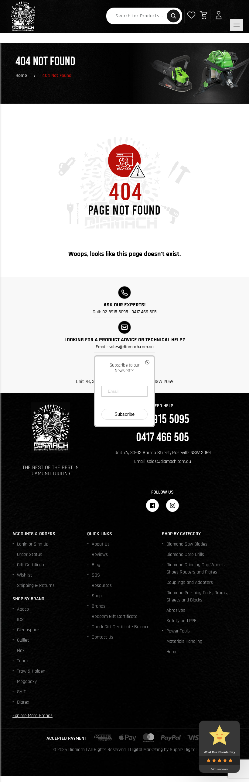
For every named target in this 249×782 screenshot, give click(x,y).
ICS (20, 619)
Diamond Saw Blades (186, 544)
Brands (98, 606)
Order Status (29, 554)
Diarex (23, 702)
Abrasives (175, 610)
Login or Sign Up (33, 544)
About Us (101, 544)
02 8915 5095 (115, 312)
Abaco (23, 609)
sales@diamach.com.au (131, 347)
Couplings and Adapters (189, 582)
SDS (96, 575)
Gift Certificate (31, 565)
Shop (97, 596)
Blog (96, 565)
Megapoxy (27, 681)
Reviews (100, 554)
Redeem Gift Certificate (115, 616)
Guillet (23, 640)
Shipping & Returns (36, 585)
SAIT (21, 692)
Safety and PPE (181, 621)
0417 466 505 (144, 312)
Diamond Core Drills (185, 554)
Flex (21, 650)
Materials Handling (184, 641)
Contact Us (102, 637)
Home (21, 75)
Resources (102, 585)
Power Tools (178, 631)
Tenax (23, 661)
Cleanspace (28, 630)
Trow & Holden (31, 671)
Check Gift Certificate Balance (120, 627)
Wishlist (24, 575)
